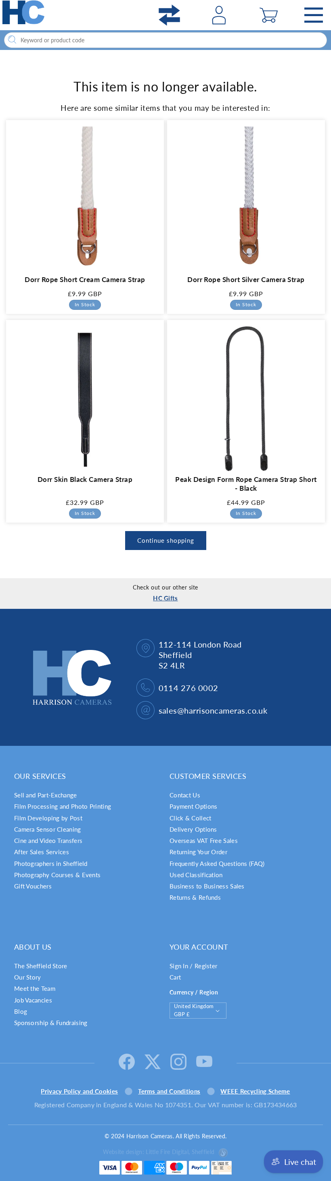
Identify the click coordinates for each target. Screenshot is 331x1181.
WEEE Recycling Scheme (255, 1091)
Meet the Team (34, 988)
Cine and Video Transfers (48, 840)
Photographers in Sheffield (51, 863)
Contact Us (185, 795)
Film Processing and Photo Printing (62, 806)
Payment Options (194, 806)
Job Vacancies (33, 1000)
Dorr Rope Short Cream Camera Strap (85, 279)
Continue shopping (165, 540)
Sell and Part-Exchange (45, 795)
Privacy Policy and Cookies (79, 1091)
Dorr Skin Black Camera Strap (85, 479)
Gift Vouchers (33, 886)
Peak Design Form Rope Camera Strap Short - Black (245, 483)
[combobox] (165, 40)
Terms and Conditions (169, 1091)
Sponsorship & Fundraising (51, 1022)
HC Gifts (165, 598)
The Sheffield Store (40, 965)
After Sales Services (41, 851)
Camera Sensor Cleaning (47, 829)
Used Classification (196, 874)
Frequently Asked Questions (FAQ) (217, 863)
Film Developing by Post (48, 818)
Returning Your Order (198, 851)
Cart (175, 977)
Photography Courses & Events (57, 874)
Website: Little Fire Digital (158, 1151)
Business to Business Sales (207, 886)
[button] (268, 15)
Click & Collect (191, 818)
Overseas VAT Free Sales (204, 840)
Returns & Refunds (195, 897)
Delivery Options (193, 829)
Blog (20, 1011)
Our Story (27, 977)
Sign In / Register (193, 965)
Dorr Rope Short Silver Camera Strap (246, 279)
